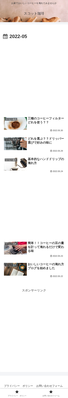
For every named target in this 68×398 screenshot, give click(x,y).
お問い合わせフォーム (49, 385)
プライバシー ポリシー (18, 385)
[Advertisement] (34, 76)
